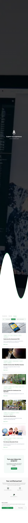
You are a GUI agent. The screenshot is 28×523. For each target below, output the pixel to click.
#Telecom (20, 335)
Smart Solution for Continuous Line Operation (12, 391)
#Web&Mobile (9, 388)
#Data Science (15, 335)
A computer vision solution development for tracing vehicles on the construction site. (12, 419)
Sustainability (8, 319)
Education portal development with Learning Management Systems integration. (13, 444)
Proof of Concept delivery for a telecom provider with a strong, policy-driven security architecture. (13, 342)
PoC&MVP (13, 319)
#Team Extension (6, 414)
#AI (8, 335)
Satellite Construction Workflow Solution (13, 364)
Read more (5, 344)
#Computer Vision (13, 412)
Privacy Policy (20, 507)
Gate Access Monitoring (9, 416)
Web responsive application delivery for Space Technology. (11, 367)
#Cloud (11, 335)
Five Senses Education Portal (10, 442)
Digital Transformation (20, 319)
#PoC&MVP (5, 335)
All (3, 319)
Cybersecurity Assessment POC (11, 339)
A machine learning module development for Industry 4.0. (13, 393)
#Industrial (5, 388)
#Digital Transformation (20, 438)
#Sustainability (5, 438)
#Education (10, 438)
